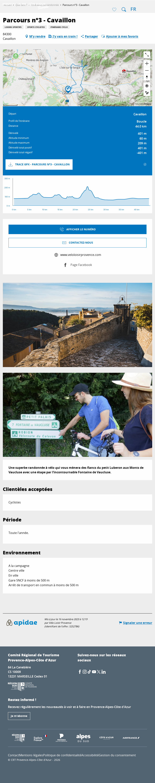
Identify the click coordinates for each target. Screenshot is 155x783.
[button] (124, 9)
